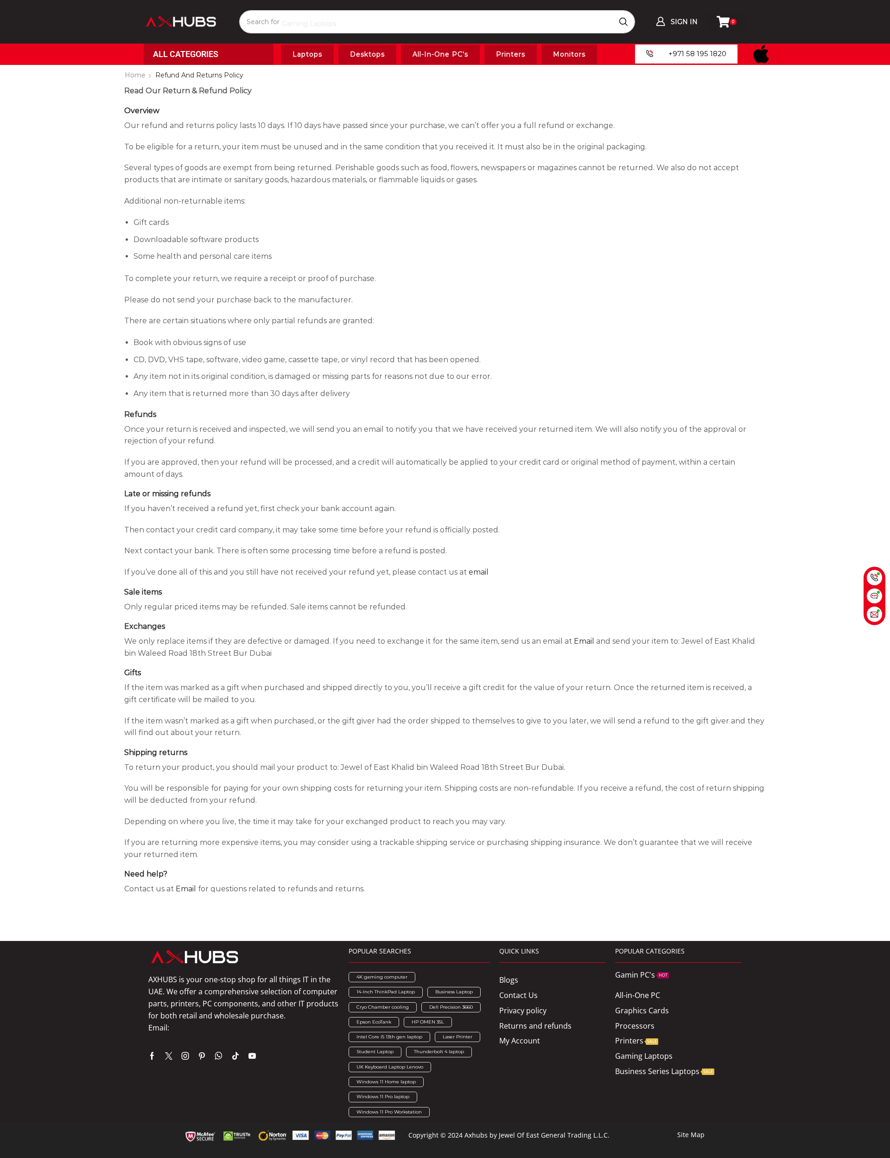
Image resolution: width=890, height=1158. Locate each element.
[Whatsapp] (218, 1056)
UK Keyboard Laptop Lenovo (389, 1067)
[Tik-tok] (235, 1056)
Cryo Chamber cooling (382, 1007)
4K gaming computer (381, 977)
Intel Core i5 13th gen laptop (389, 1037)
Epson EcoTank (373, 1022)
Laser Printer (457, 1037)
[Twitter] (168, 1056)
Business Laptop (454, 992)
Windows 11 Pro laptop (382, 1097)
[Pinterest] (201, 1056)
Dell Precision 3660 (451, 1007)
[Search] (623, 22)
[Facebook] (152, 1056)
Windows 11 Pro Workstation (389, 1112)
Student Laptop (375, 1052)
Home (135, 75)
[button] (677, 21)
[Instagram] (185, 1056)
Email (584, 641)
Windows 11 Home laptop (386, 1082)
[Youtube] (252, 1056)
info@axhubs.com (202, 1028)
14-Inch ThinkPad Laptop (385, 992)
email (479, 572)
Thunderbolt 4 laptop (439, 1052)
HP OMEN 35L (428, 1022)
